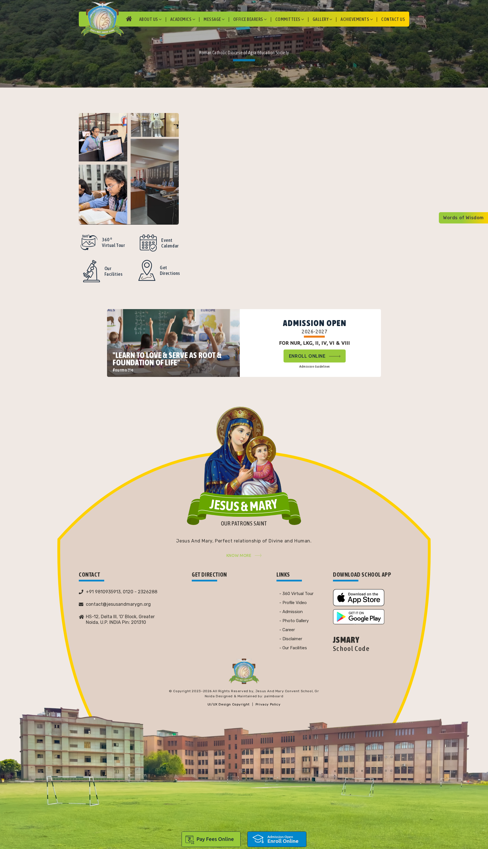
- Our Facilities (293, 647)
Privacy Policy (268, 704)
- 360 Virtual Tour (296, 593)
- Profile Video (293, 602)
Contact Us (393, 19)
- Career (287, 629)
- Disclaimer (290, 638)
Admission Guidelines (314, 366)
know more (239, 555)
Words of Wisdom (463, 217)
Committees (288, 19)
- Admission (291, 611)
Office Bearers (248, 19)
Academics (181, 19)
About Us (149, 19)
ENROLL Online (308, 356)
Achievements (355, 19)
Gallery (321, 19)
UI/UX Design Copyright (229, 704)
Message (213, 19)
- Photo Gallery (294, 620)
